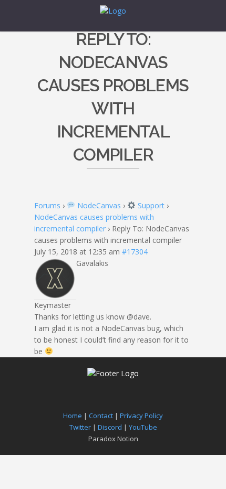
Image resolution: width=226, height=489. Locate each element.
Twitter (80, 427)
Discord (110, 427)
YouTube (143, 427)
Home (72, 415)
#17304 (135, 252)
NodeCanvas (98, 205)
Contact (101, 415)
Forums (47, 205)
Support (150, 205)
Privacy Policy (141, 415)
